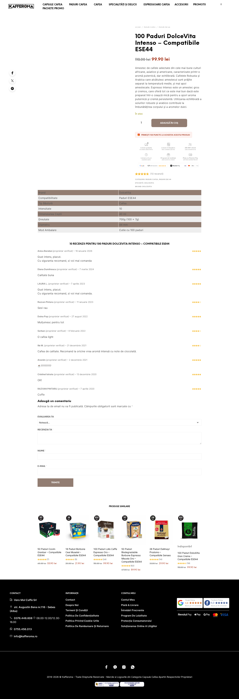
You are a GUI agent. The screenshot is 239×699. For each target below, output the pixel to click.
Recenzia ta (45, 430)
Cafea (98, 4)
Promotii (199, 4)
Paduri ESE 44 (164, 27)
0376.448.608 (23, 618)
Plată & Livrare (130, 605)
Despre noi (72, 605)
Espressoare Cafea (157, 4)
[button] (219, 4)
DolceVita (149, 183)
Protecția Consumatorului (136, 620)
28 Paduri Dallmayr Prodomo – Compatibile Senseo (160, 552)
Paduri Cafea (78, 4)
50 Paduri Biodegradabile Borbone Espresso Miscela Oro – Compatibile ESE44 (131, 555)
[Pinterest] (12, 88)
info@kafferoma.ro (25, 636)
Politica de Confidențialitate (82, 615)
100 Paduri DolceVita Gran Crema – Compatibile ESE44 (189, 556)
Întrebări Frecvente (132, 610)
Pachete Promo (53, 8)
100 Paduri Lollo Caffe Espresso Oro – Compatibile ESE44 (105, 552)
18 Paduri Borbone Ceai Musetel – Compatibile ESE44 (76, 552)
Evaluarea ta (46, 417)
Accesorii (181, 4)
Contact (70, 599)
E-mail (42, 466)
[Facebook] (12, 73)
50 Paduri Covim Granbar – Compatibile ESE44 (49, 552)
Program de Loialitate (134, 615)
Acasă (138, 27)
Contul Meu (128, 599)
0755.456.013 (22, 629)
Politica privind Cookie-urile (82, 620)
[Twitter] (12, 80)
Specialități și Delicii (123, 4)
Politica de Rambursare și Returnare (87, 626)
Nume (42, 451)
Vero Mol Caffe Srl (25, 600)
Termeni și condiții (77, 610)
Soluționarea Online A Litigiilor (139, 626)
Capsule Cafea (52, 4)
